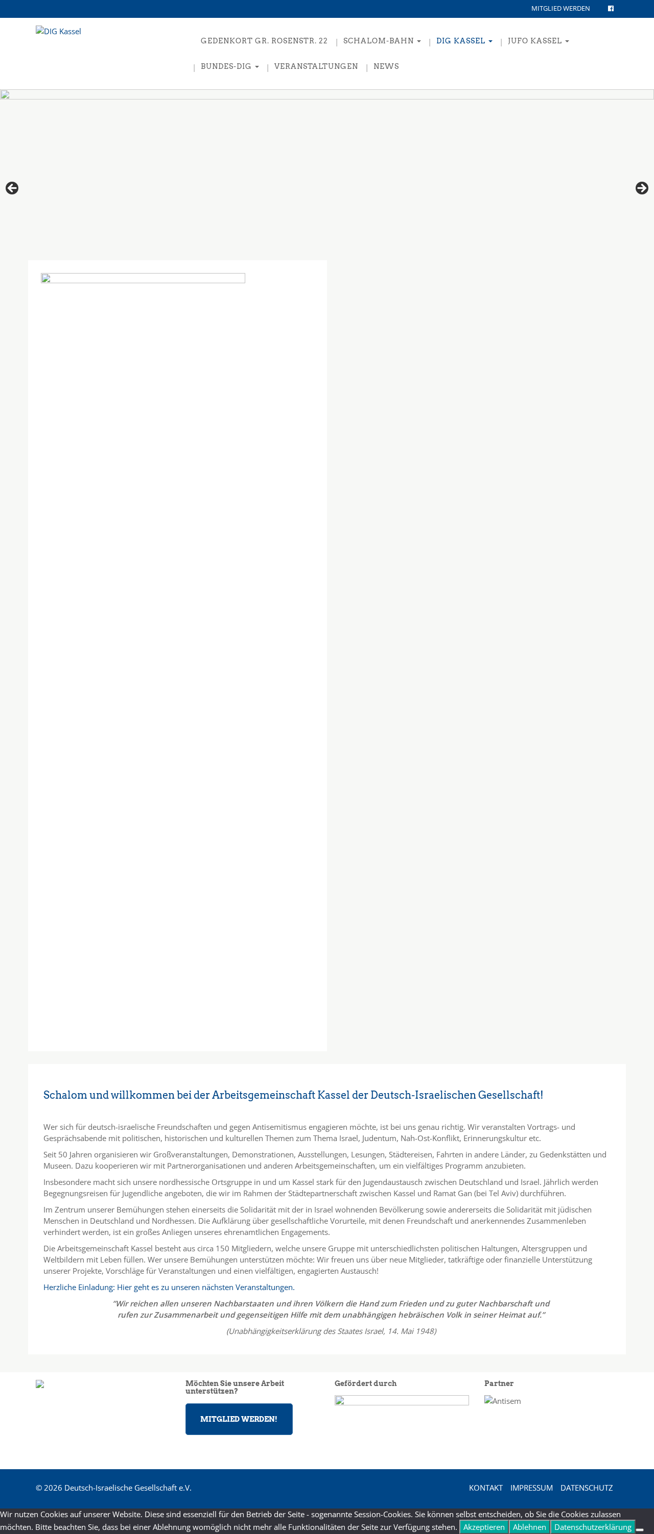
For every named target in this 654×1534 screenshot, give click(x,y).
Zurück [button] (641, 188)
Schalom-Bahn (379, 41)
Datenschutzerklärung (593, 1527)
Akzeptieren (484, 1527)
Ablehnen (529, 1527)
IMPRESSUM (531, 1487)
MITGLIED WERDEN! (238, 1419)
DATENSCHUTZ (586, 1487)
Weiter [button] (12, 188)
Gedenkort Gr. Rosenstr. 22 (264, 41)
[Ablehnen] (640, 1529)
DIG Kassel (461, 41)
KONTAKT (486, 1487)
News (386, 66)
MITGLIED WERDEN (560, 8)
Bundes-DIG (227, 66)
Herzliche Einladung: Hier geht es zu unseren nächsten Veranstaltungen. (169, 1287)
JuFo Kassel (536, 41)
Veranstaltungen (316, 66)
